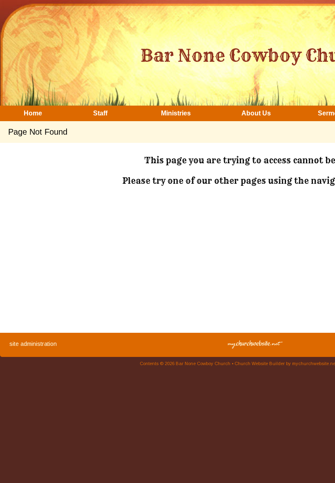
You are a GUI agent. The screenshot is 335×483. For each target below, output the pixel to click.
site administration (33, 344)
